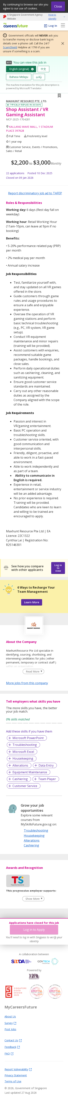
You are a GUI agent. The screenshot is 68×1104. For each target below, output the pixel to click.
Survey (9, 1023)
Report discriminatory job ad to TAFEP (35, 193)
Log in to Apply (34, 930)
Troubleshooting (24, 745)
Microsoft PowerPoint (28, 738)
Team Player (47, 779)
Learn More (31, 602)
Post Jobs (10, 1029)
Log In (53, 25)
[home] (15, 25)
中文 (43, 69)
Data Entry (46, 765)
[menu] (63, 25)
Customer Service (24, 786)
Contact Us (11, 1040)
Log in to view (58, 567)
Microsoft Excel (23, 752)
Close (58, 6)
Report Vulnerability (16, 1069)
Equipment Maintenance (29, 772)
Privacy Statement (16, 1075)
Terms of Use (13, 1081)
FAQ (7, 1053)
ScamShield (10, 47)
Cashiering (20, 779)
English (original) (19, 69)
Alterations (20, 765)
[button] (61, 43)
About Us (10, 1016)
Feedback (10, 1047)
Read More (32, 671)
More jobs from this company (27, 683)
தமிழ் (39, 77)
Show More (33, 898)
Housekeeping (22, 758)
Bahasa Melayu (18, 77)
